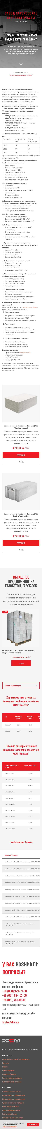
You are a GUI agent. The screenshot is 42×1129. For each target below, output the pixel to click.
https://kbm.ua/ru (25, 1075)
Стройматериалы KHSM (20, 795)
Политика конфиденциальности (9, 1126)
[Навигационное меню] (36, 5)
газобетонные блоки (30, 1030)
